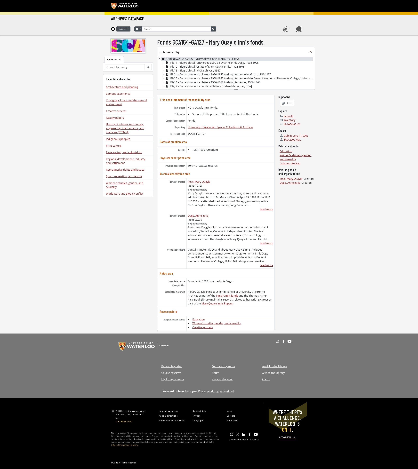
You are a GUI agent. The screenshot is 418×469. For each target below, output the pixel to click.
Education (198, 319)
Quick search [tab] (114, 59)
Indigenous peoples (118, 139)
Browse (122, 29)
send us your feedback (221, 391)
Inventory (289, 120)
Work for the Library (274, 366)
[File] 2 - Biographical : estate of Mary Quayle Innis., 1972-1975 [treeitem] (207, 66)
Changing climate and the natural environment (126, 102)
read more (266, 209)
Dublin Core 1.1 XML (296, 135)
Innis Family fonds (227, 295)
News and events (222, 379)
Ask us (266, 379)
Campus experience (118, 93)
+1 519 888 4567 (124, 421)
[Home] (113, 29)
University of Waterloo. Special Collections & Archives (220, 127)
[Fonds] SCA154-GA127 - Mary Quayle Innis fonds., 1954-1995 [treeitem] (203, 59)
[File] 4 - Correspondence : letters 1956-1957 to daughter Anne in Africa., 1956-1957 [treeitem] (220, 74)
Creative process (116, 111)
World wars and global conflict (124, 193)
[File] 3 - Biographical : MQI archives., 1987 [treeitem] (194, 70)
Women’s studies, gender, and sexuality (124, 185)
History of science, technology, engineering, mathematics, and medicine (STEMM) (125, 128)
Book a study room (223, 366)
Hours (215, 373)
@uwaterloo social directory (244, 439)
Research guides (171, 366)
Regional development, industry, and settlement (126, 161)
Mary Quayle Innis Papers (217, 303)
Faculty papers (115, 117)
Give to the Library (273, 373)
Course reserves (171, 373)
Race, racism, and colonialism (124, 152)
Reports (288, 116)
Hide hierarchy (169, 52)
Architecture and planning (122, 87)
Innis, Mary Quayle (199, 181)
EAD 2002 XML (292, 139)
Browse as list (292, 124)
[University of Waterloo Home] (125, 6)
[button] (286, 29)
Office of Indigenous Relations (124, 445)
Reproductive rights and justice (125, 169)
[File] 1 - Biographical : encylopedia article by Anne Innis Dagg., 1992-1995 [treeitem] (214, 62)
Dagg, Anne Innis (198, 215)
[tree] (236, 73)
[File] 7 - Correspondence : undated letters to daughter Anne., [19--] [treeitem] (210, 86)
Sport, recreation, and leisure (124, 176)
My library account (172, 379)
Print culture (113, 145)
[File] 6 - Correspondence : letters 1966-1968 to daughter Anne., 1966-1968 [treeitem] (214, 82)
